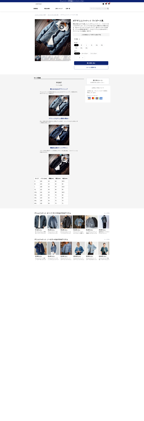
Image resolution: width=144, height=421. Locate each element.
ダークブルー (85, 53)
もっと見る (107, 213)
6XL (87, 48)
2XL (97, 45)
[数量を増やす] (82, 57)
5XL (81, 48)
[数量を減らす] (76, 57)
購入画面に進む (91, 63)
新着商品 (36, 8)
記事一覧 (68, 8)
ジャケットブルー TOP (40, 14)
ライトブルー (94, 53)
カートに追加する (91, 67)
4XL (76, 48)
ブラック (77, 53)
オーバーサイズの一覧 (53, 14)
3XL (102, 45)
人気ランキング (58, 8)
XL (91, 45)
